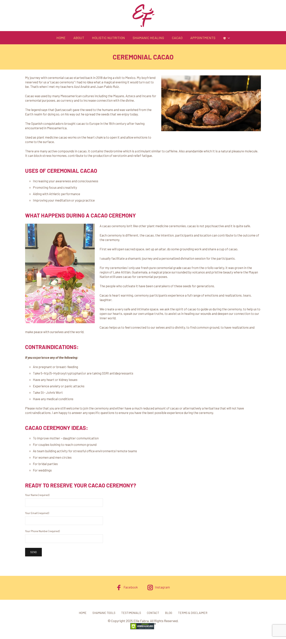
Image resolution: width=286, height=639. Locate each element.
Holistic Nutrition (108, 38)
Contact (153, 613)
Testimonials (131, 613)
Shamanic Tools (103, 613)
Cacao (177, 38)
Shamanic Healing (148, 38)
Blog (168, 613)
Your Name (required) (37, 495)
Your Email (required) (37, 513)
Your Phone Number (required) (42, 531)
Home (61, 38)
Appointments (202, 38)
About (78, 38)
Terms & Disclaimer (192, 613)
